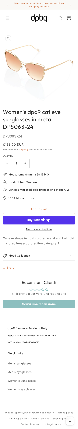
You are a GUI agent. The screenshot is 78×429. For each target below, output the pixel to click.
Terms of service (40, 418)
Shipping (23, 149)
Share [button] (10, 267)
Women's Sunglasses (22, 380)
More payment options (39, 229)
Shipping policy (62, 418)
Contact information (32, 424)
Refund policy (65, 412)
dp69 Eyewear (23, 412)
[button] (7, 18)
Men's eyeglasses (20, 372)
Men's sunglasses (19, 363)
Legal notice (54, 424)
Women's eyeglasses (22, 389)
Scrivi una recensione (39, 304)
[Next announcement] (71, 5)
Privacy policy (19, 418)
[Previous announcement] (7, 5)
